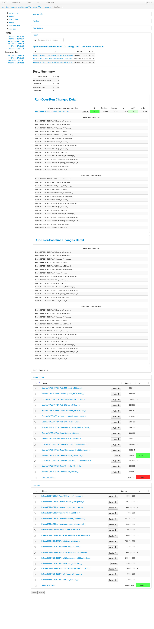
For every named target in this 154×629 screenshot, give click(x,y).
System (148, 2)
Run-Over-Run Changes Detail (56, 99)
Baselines (49, 2)
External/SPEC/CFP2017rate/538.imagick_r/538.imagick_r (64, 416)
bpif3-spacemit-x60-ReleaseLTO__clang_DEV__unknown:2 (28, 7)
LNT (4, 2)
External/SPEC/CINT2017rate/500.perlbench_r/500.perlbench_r (66, 427)
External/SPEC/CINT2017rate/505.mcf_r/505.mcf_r (61, 438)
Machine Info (13, 13)
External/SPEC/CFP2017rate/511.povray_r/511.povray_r (63, 399)
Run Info (12, 16)
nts (38, 2)
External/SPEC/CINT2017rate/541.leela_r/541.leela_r (62, 466)
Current (35, 55)
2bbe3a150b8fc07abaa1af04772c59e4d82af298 (56, 62)
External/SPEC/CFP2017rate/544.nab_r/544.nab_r (61, 422)
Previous (36, 59)
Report (11, 22)
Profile (85, 111)
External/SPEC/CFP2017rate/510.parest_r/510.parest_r (63, 393)
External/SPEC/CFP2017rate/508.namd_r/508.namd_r (62, 388)
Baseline (36, 62)
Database (15, 2)
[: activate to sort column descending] (37, 383)
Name (45, 383)
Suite (29, 2)
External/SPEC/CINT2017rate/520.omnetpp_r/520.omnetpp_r (65, 444)
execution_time (14, 25)
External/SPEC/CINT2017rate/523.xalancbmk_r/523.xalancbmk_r (66, 450)
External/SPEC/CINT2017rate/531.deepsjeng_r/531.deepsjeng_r (66, 460)
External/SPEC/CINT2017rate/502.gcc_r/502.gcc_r (61, 433)
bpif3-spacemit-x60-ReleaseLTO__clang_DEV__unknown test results (68, 46)
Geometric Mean (49, 477)
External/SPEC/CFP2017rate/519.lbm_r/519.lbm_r (61, 405)
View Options (14, 19)
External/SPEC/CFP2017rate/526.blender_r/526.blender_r (64, 410)
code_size (12, 29)
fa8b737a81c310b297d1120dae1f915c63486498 (56, 55)
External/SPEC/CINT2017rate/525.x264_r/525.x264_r (52, 111)
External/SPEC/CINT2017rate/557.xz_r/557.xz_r (60, 471)
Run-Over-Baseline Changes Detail (59, 240)
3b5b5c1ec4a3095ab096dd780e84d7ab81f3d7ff (56, 59)
